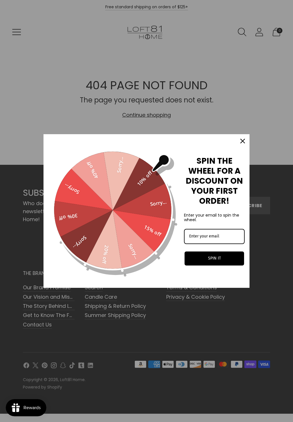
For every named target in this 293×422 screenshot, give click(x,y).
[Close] (243, 141)
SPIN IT (214, 258)
